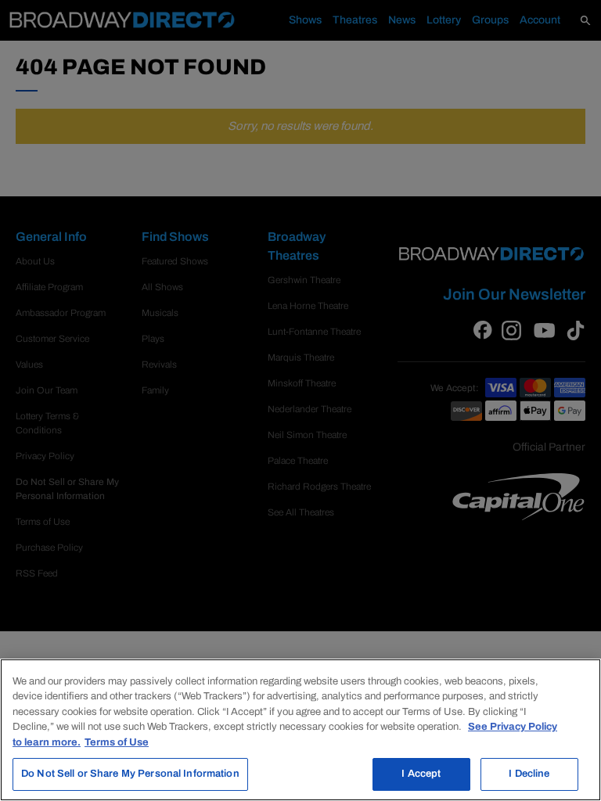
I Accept (421, 773)
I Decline (529, 773)
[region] (300, 730)
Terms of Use (117, 742)
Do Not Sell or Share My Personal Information (130, 773)
